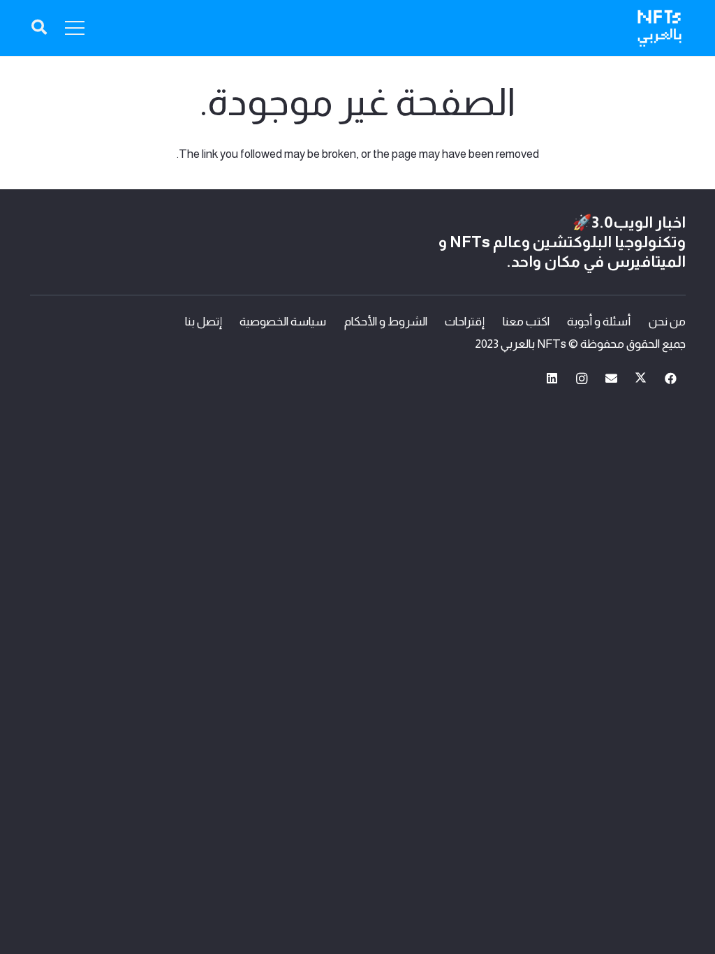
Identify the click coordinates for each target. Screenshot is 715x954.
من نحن (667, 321)
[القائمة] (75, 27)
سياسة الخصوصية (282, 321)
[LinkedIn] (552, 379)
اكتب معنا (526, 321)
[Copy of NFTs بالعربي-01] (659, 28)
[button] (39, 28)
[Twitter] (641, 379)
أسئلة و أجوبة (599, 321)
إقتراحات (465, 321)
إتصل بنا (203, 321)
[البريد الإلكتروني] (611, 379)
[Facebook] (671, 379)
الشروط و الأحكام (385, 321)
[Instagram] (582, 379)
